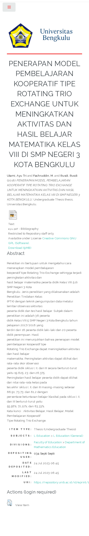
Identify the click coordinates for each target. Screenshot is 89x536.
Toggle (9, 8)
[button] (9, 503)
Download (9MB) (19, 247)
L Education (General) (68, 435)
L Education (42, 435)
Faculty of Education (48, 442)
